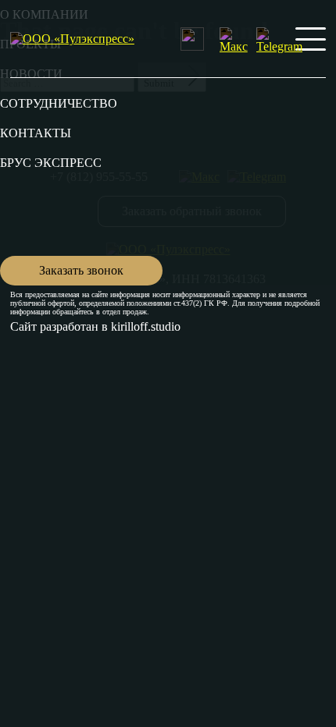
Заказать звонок (81, 270)
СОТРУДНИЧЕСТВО (58, 103)
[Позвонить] (192, 39)
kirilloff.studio (146, 326)
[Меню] (310, 39)
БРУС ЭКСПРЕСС (51, 162)
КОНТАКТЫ (35, 133)
